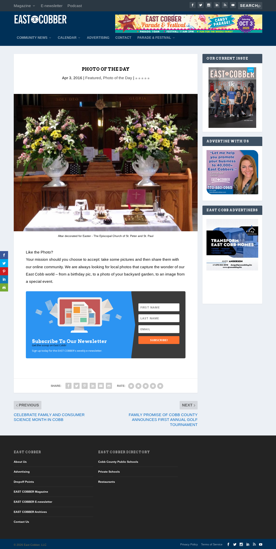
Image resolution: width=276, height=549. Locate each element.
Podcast (74, 6)
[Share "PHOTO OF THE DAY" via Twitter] (77, 386)
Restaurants (106, 481)
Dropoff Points (24, 481)
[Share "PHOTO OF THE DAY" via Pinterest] (85, 386)
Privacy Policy (189, 544)
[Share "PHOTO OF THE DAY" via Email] (101, 386)
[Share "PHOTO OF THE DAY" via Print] (109, 386)
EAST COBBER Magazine (31, 491)
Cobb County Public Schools (118, 461)
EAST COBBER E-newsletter (33, 501)
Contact (123, 37)
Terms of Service (211, 544)
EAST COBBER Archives (30, 511)
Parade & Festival (154, 37)
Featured (93, 78)
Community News (32, 37)
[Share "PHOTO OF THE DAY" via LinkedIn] (93, 386)
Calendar (67, 37)
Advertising (98, 37)
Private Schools (109, 471)
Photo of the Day (117, 78)
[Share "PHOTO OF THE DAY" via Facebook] (68, 386)
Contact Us (21, 521)
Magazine (22, 6)
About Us (20, 461)
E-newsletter (51, 6)
